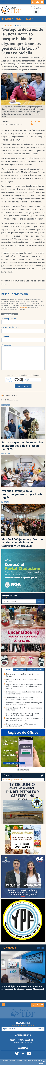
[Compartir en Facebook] (32, 121)
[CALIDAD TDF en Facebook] (23, 1054)
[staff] (37, 2)
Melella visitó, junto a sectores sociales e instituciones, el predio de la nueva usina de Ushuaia (22, 989)
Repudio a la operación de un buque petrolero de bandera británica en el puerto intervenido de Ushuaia (24, 687)
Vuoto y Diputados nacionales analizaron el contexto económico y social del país (22, 698)
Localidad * (6, 336)
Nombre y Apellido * (9, 319)
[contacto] (42, 2)
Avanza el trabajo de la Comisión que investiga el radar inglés (22, 494)
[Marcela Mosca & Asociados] (42, 1062)
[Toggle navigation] (3, 2)
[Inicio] (11, 10)
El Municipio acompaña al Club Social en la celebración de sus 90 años (21, 725)
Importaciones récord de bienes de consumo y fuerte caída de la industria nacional (23, 714)
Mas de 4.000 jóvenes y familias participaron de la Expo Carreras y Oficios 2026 (22, 543)
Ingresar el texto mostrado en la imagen (23, 375)
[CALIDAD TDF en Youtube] (29, 1054)
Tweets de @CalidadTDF (12, 779)
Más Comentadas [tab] (35, 669)
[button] (33, 2)
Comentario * (6, 345)
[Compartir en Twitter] (36, 121)
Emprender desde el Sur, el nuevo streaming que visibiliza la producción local (24, 704)
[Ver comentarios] (39, 121)
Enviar (40, 601)
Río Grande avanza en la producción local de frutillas (22, 680)
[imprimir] (31, 124)
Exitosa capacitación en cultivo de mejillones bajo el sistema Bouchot (22, 446)
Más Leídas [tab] (19, 669)
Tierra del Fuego (7, 25)
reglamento (23, 307)
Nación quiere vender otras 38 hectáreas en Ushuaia (22, 675)
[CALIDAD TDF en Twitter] (17, 1054)
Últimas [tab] (7, 669)
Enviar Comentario (23, 386)
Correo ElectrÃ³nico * (10, 327)
